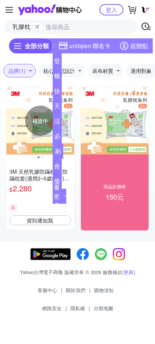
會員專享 (57, 168)
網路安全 (52, 308)
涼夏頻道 (57, 123)
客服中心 (47, 290)
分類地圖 (103, 308)
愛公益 (57, 183)
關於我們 (75, 290)
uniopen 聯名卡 (90, 45)
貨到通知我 (40, 220)
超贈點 (139, 45)
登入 (111, 10)
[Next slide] (69, 120)
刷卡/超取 (58, 153)
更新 (129, 272)
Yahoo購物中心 (50, 10)
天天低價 (57, 108)
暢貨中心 (57, 77)
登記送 (57, 62)
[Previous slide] (11, 120)
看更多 (57, 196)
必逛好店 (57, 138)
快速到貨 (57, 92)
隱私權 (77, 308)
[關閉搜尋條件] (37, 26)
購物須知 (104, 290)
